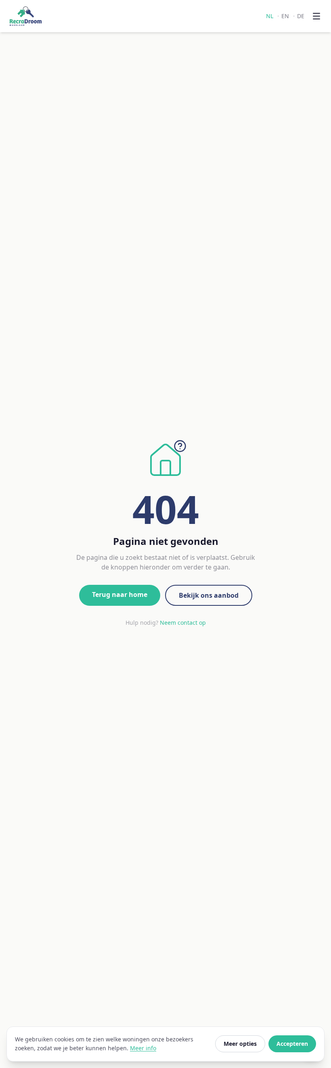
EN (285, 16)
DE (300, 16)
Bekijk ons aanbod (209, 595)
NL (269, 16)
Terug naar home (119, 594)
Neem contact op (183, 622)
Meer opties (240, 1043)
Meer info (143, 1048)
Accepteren (292, 1043)
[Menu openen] (316, 16)
